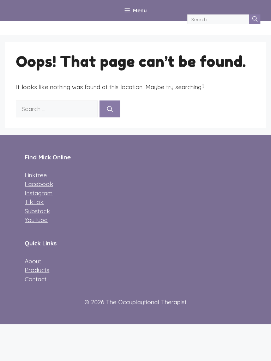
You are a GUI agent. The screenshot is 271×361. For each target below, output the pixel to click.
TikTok (34, 202)
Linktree (36, 175)
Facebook (39, 184)
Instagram (39, 193)
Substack (37, 211)
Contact (36, 279)
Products (37, 270)
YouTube (36, 220)
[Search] (254, 19)
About (33, 261)
